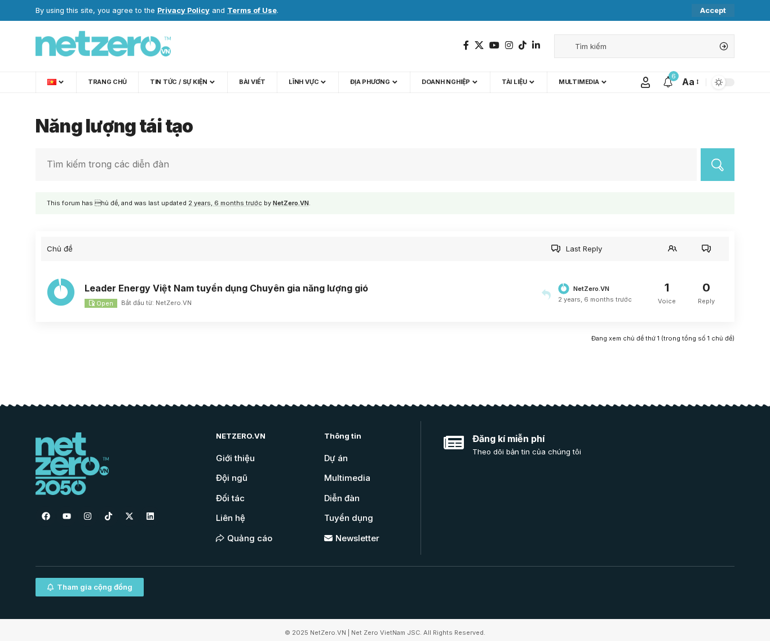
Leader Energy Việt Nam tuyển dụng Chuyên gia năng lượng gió (226, 288)
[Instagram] (509, 45)
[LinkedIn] (536, 45)
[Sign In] (645, 82)
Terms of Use (252, 10)
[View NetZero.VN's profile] (63, 292)
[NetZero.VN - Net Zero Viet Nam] (103, 46)
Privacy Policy (183, 10)
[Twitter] (479, 45)
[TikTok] (522, 45)
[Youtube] (66, 516)
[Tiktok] (108, 516)
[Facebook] (466, 45)
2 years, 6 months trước (225, 203)
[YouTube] (494, 45)
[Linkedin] (150, 516)
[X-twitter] (129, 516)
